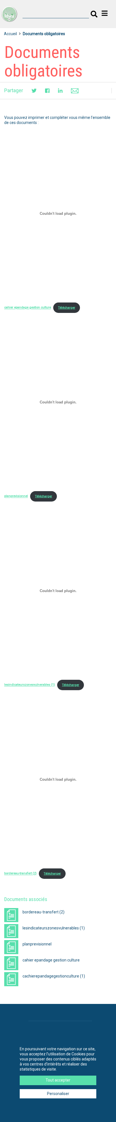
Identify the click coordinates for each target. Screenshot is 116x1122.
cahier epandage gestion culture (27, 308)
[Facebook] (47, 91)
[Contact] (75, 90)
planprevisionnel (16, 496)
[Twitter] (34, 91)
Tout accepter (58, 1080)
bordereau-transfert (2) (20, 873)
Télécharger (66, 308)
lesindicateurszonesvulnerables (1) (29, 685)
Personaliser (58, 1093)
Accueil (10, 33)
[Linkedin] (60, 91)
